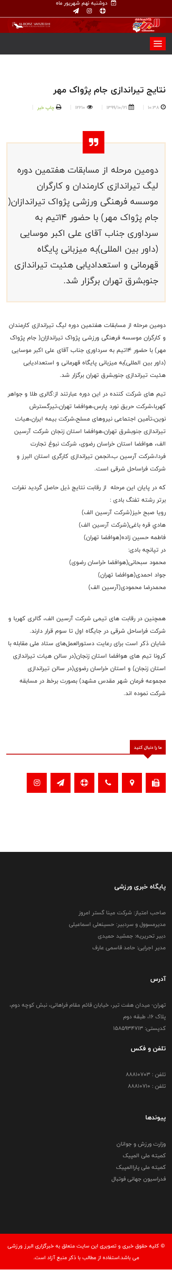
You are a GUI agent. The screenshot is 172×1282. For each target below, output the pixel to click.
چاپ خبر (45, 107)
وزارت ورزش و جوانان (141, 1144)
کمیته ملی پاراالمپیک (141, 1167)
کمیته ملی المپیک (144, 1156)
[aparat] (102, 11)
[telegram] (76, 11)
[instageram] (88, 11)
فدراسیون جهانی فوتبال (138, 1179)
